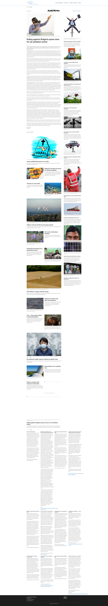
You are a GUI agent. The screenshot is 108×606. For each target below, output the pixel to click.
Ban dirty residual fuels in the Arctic (71, 217)
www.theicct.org (30, 460)
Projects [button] (75, 2)
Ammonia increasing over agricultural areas (34, 249)
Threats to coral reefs (33, 183)
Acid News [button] (66, 2)
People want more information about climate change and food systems (74, 432)
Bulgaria (32, 132)
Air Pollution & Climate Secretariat (33, 4)
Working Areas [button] (60, 2)
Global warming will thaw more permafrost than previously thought (47, 432)
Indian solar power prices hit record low (72, 256)
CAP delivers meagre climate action (38, 291)
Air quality (28, 132)
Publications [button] (71, 2)
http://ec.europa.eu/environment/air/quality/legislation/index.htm (78, 593)
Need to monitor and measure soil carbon (33, 383)
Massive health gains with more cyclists (72, 41)
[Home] (32, 2)
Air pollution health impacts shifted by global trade (42, 359)
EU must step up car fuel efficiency (47, 511)
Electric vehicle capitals (31, 431)
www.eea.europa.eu (43, 554)
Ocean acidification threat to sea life (38, 161)
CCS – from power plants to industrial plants (34, 316)
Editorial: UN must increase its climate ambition (52, 169)
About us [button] (79, 2)
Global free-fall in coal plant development (51, 299)
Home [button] (56, 2)
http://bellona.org (63, 545)
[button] (63, 2)
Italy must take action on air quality (74, 556)
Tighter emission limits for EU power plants (40, 225)
